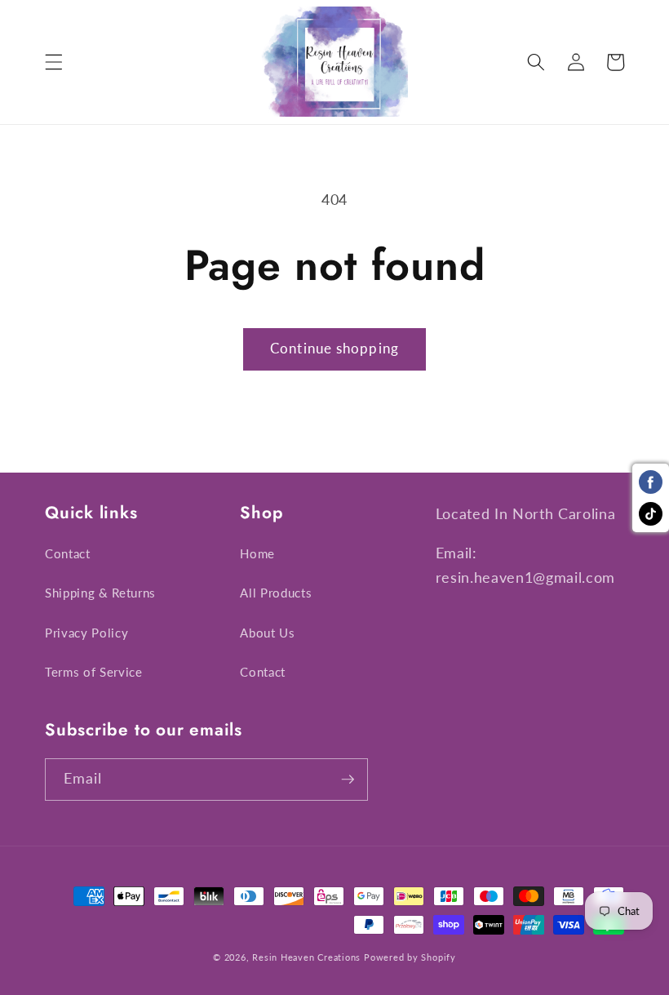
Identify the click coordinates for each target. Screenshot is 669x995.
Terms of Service (94, 671)
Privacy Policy (86, 632)
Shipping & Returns (100, 592)
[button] (53, 62)
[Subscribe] (347, 779)
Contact (68, 553)
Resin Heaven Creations (306, 957)
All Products (276, 592)
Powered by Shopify (410, 957)
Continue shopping (334, 348)
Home (257, 553)
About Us (267, 632)
